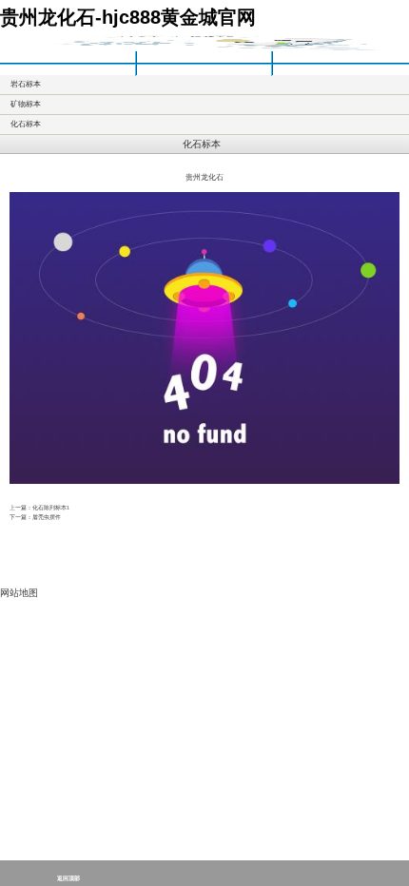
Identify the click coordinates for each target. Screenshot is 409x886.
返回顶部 (68, 878)
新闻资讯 (203, 70)
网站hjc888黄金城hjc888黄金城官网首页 (67, 57)
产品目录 (67, 70)
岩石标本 (25, 84)
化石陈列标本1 (50, 507)
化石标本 (25, 124)
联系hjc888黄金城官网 (340, 70)
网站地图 (19, 592)
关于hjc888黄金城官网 (203, 57)
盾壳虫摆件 (46, 516)
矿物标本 (25, 104)
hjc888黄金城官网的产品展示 (340, 57)
